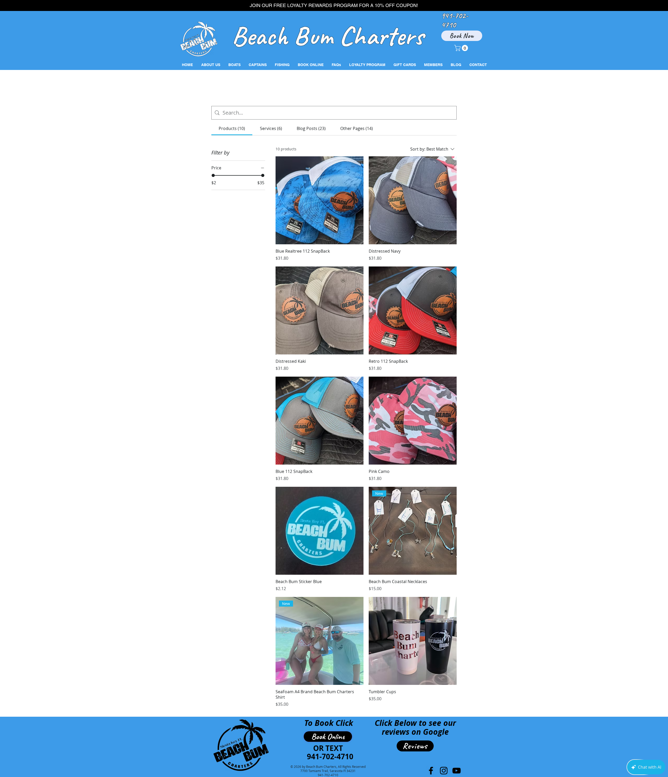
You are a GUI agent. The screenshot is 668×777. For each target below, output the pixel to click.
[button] (461, 48)
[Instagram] (444, 771)
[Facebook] (431, 771)
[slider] (213, 175)
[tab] (231, 128)
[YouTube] (456, 771)
